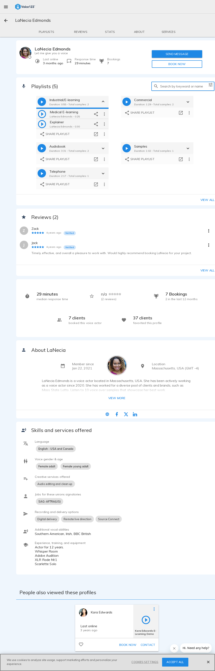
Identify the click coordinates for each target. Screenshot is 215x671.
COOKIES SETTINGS (144, 662)
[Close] (208, 662)
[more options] (104, 114)
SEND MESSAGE (177, 54)
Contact (148, 645)
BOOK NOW (177, 64)
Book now (127, 645)
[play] (42, 114)
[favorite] (81, 644)
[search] (156, 86)
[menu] (6, 7)
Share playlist (57, 134)
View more (116, 398)
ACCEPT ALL (175, 662)
